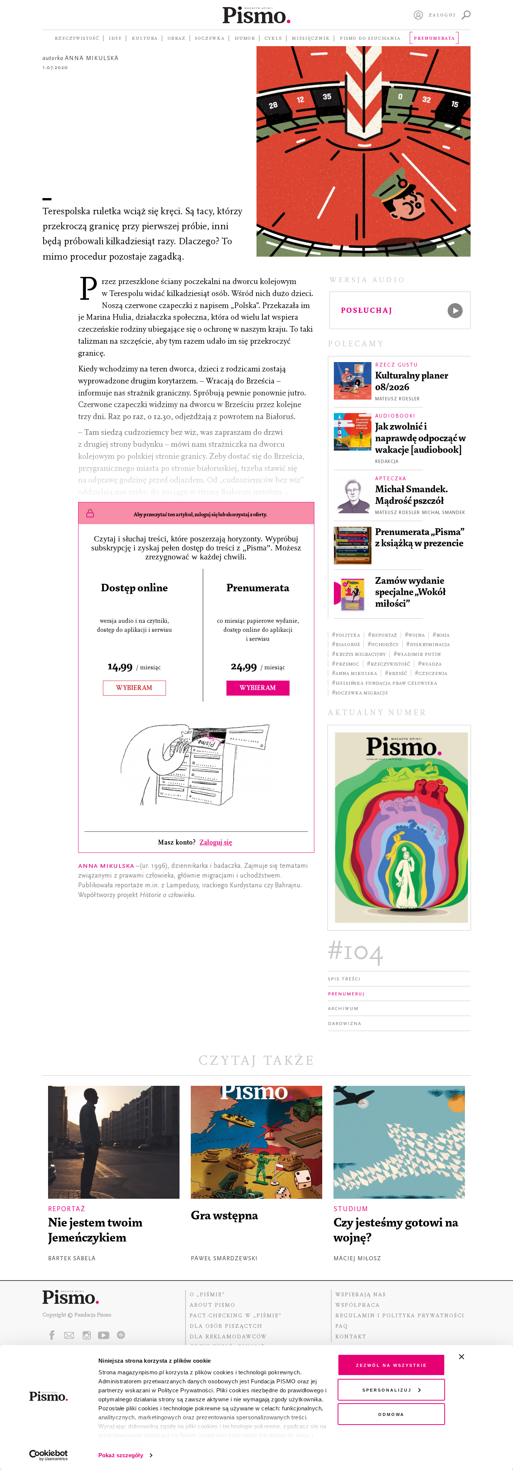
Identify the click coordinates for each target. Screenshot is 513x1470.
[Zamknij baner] (481, 1356)
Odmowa (391, 1414)
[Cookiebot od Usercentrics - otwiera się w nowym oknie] (48, 1455)
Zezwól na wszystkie (391, 1365)
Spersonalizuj (387, 1389)
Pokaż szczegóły (120, 1455)
